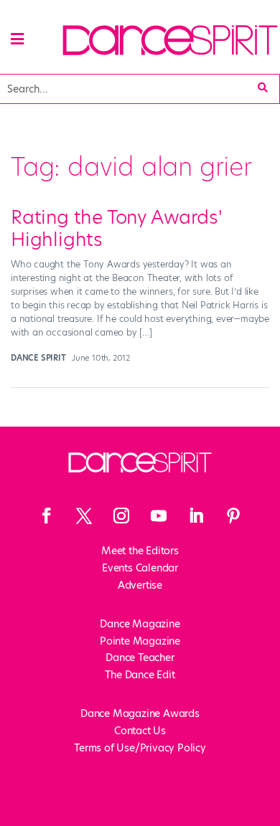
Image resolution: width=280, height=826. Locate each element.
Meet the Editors (140, 550)
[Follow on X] (84, 515)
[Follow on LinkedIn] (196, 515)
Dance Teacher (140, 657)
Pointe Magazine (140, 641)
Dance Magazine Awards (140, 713)
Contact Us (140, 730)
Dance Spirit (38, 358)
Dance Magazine (139, 624)
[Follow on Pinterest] (233, 515)
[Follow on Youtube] (158, 515)
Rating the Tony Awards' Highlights (116, 228)
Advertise (140, 585)
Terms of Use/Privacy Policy (140, 748)
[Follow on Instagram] (121, 515)
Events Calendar (140, 568)
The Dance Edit (139, 675)
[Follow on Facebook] (46, 515)
